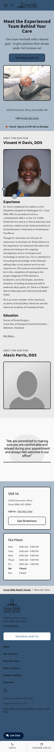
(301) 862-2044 (31, 118)
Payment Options (12, 675)
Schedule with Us (27, 57)
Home (6, 646)
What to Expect (11, 668)
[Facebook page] (5, 691)
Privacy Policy (9, 708)
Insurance (8, 682)
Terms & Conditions (26, 708)
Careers (39, 708)
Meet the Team (11, 661)
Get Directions (27, 521)
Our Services (10, 653)
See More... (9, 336)
